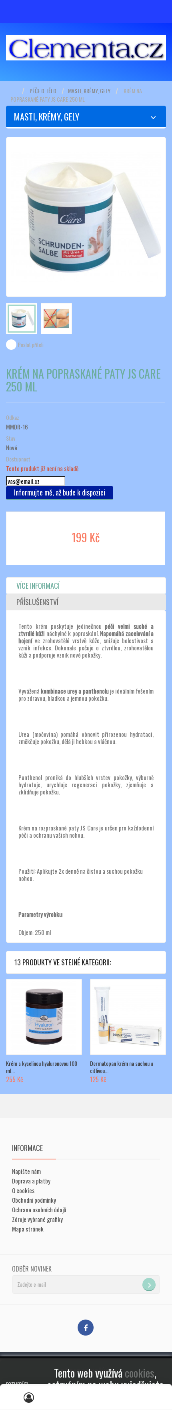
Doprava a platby (31, 1180)
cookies (139, 1373)
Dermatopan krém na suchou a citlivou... (121, 1067)
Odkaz (12, 417)
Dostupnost (18, 459)
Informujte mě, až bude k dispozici (59, 492)
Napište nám (26, 1171)
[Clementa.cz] (86, 47)
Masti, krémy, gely (89, 91)
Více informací (38, 585)
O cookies (23, 1190)
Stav (10, 438)
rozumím (17, 1383)
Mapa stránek (28, 1228)
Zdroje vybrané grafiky (37, 1219)
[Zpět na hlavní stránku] (14, 91)
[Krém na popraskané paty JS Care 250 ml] (21, 318)
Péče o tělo (43, 91)
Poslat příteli (31, 345)
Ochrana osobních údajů (39, 1209)
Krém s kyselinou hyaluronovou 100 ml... (41, 1067)
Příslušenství (37, 602)
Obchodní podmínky (34, 1199)
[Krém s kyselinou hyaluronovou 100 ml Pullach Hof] (44, 1017)
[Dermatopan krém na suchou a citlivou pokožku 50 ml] (128, 1017)
